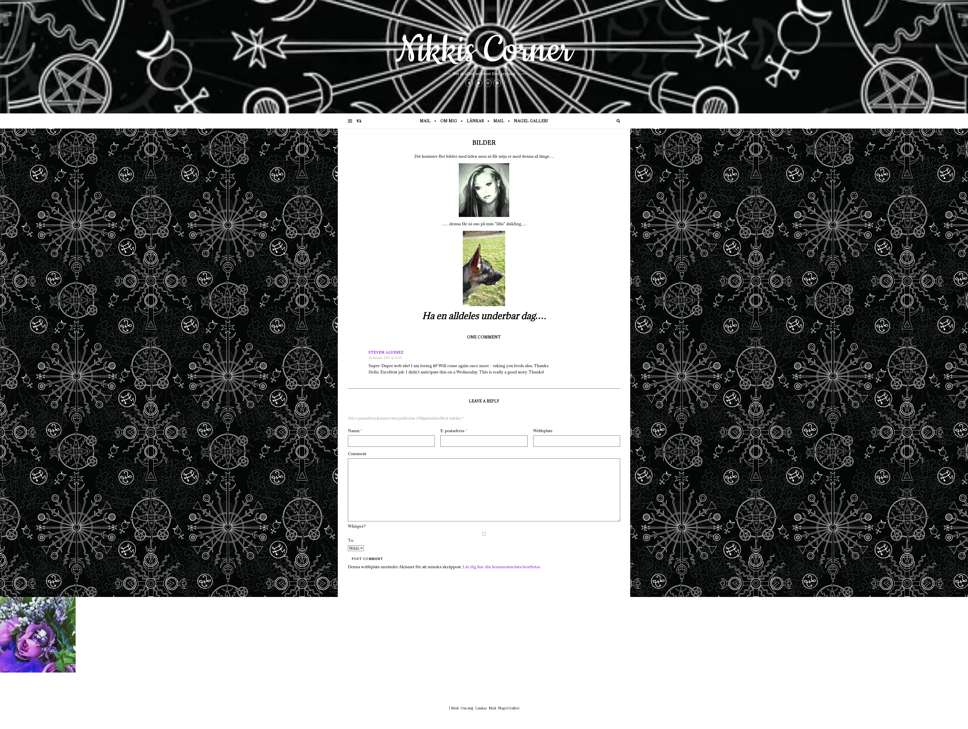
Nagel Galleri (531, 120)
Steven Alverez (386, 352)
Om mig (448, 120)
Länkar (475, 120)
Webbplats (542, 430)
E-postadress (453, 430)
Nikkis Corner (484, 50)
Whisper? (357, 526)
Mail (425, 120)
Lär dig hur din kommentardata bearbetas (501, 566)
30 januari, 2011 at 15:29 (385, 358)
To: (351, 540)
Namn (355, 430)
